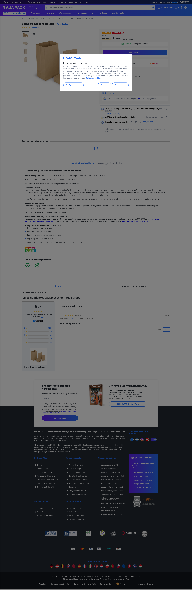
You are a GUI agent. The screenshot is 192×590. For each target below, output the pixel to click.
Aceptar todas (120, 85)
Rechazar (104, 85)
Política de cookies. (93, 78)
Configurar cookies (73, 85)
